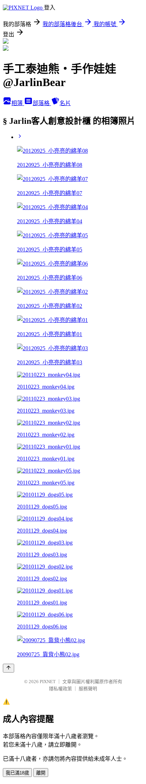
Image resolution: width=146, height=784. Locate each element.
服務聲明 (88, 688)
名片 (65, 103)
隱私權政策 (60, 688)
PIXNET (48, 681)
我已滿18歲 (17, 773)
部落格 (42, 103)
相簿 (17, 103)
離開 (40, 773)
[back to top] (8, 668)
